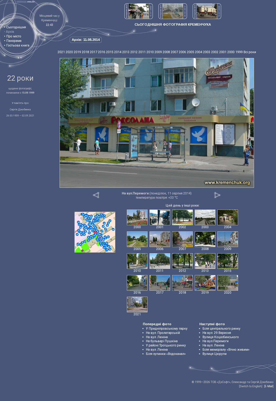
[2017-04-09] (84, 234)
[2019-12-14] (96, 234)
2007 (174, 52)
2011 (142, 52)
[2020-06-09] (109, 246)
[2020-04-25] (90, 223)
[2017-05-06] (89, 233)
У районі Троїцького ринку (166, 345)
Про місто (13, 36)
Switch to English (250, 386)
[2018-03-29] (91, 236)
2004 (198, 52)
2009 (158, 52)
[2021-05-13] (97, 239)
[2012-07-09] (106, 246)
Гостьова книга (17, 45)
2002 (214, 52)
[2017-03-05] (107, 225)
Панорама (13, 41)
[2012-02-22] (89, 225)
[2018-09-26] (104, 239)
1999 (239, 52)
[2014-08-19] (96, 228)
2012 (134, 52)
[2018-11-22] (104, 217)
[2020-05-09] (81, 224)
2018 (85, 52)
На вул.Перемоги (215, 341)
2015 (109, 52)
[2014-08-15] (107, 250)
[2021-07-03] (97, 219)
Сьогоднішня (16, 27)
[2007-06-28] (82, 235)
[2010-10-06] (83, 214)
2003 (206, 52)
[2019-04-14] (106, 243)
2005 (190, 52)
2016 (101, 52)
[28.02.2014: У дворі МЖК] (172, 18)
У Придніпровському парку (167, 328)
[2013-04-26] (103, 226)
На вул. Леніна (157, 337)
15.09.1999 (28, 92)
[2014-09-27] (79, 230)
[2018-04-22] (84, 232)
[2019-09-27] (94, 220)
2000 (231, 52)
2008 (166, 52)
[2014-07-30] (98, 232)
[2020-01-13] (99, 216)
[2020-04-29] (105, 237)
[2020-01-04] (101, 245)
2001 (222, 52)
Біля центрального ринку (221, 328)
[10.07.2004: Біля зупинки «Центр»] (138, 18)
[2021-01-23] (102, 231)
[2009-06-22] (110, 221)
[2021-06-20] (85, 242)
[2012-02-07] (110, 249)
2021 (61, 52)
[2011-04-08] (96, 217)
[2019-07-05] (104, 245)
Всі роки (249, 52)
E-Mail (269, 386)
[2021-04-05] (89, 216)
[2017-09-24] (85, 226)
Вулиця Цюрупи (214, 354)
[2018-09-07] (108, 237)
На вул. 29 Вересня (216, 333)
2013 (126, 52)
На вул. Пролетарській (163, 333)
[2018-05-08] (104, 223)
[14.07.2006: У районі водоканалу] (207, 18)
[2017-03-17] (100, 234)
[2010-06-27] (77, 234)
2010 (150, 52)
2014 (117, 52)
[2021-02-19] (105, 229)
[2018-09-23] (81, 227)
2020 (69, 52)
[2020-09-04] (86, 215)
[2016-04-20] (90, 239)
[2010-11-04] (108, 223)
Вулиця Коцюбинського (220, 337)
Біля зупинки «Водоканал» (166, 354)
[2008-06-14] (113, 229)
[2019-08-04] (78, 244)
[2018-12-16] (93, 229)
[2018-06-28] (93, 224)
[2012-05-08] (78, 222)
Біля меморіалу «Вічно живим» (226, 349)
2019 (77, 52)
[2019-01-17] (81, 245)
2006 (182, 52)
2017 (93, 52)
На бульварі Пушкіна (162, 341)
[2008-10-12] (101, 241)
